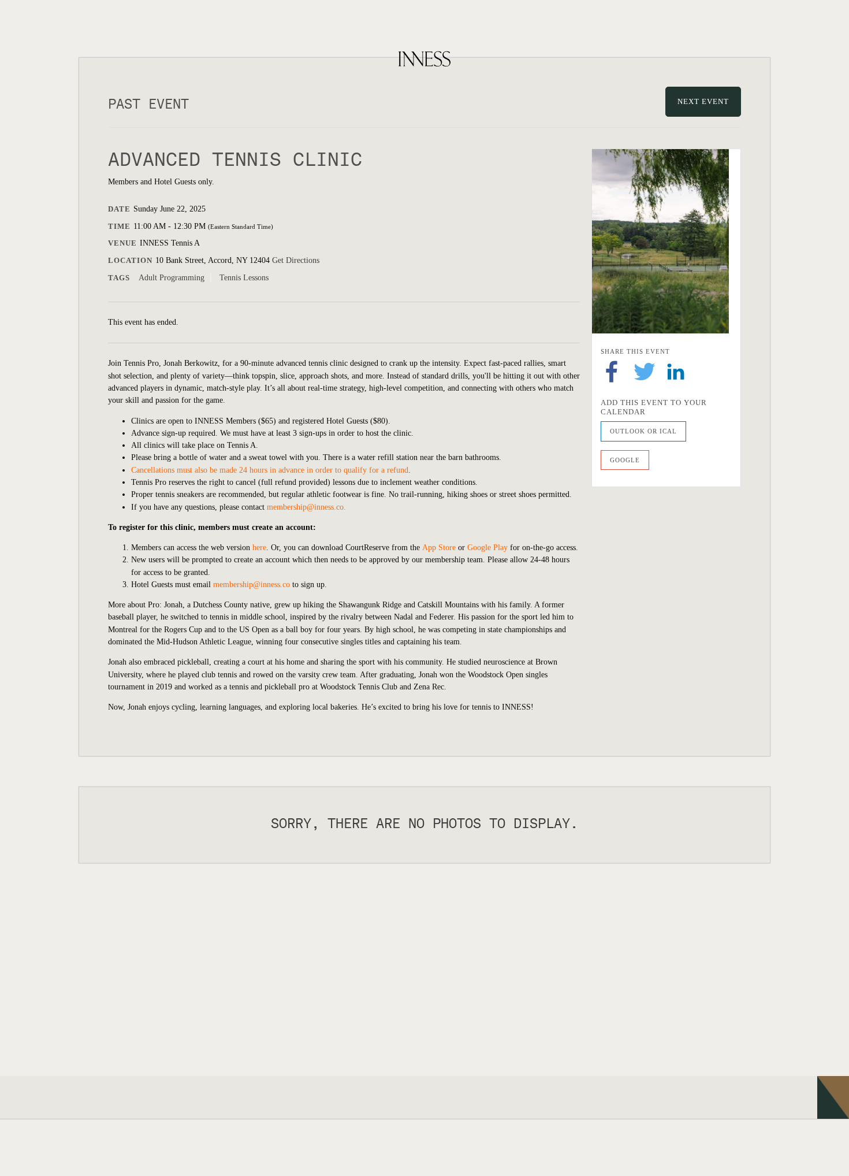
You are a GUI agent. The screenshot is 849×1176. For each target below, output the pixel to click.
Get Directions (295, 260)
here (259, 547)
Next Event (703, 101)
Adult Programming (171, 277)
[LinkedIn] (675, 370)
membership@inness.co (305, 507)
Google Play (487, 547)
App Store (439, 547)
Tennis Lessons (244, 277)
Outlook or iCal (643, 431)
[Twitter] (645, 370)
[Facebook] (612, 370)
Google (625, 460)
